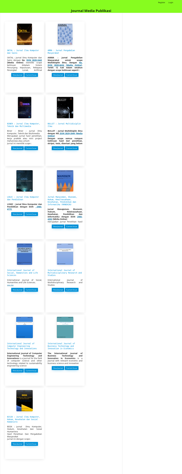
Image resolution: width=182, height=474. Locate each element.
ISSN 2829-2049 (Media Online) (65, 134)
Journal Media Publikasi (91, 10)
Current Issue (31, 75)
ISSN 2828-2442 (34, 60)
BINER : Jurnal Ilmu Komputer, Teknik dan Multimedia (23, 125)
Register (161, 2)
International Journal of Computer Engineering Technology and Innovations (22, 346)
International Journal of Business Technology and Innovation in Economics (61, 346)
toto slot (10, 285)
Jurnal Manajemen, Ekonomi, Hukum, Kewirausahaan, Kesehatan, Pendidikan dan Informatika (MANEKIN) (62, 201)
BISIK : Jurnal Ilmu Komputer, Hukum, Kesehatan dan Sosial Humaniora (23, 419)
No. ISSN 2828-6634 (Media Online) (65, 63)
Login (170, 2)
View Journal (18, 75)
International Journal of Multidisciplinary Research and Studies (65, 272)
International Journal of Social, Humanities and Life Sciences (22, 272)
